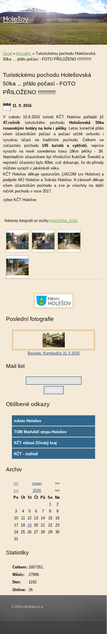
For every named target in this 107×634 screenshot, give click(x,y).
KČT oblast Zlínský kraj (35, 443)
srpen (37, 483)
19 (29, 525)
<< (16, 483)
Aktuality (23, 53)
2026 (37, 490)
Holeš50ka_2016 (64, 221)
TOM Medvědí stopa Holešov (40, 432)
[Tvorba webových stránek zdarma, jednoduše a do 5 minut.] (42, 607)
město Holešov (27, 421)
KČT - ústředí (26, 454)
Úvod (7, 53)
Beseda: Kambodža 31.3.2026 (54, 353)
